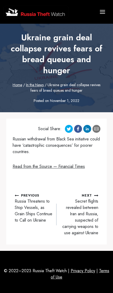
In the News (35, 84)
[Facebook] (78, 129)
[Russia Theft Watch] (36, 12)
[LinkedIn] (87, 129)
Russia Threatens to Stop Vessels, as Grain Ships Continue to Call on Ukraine (33, 208)
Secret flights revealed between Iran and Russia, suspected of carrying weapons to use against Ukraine (80, 214)
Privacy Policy (83, 271)
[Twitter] (69, 129)
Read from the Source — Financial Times (49, 166)
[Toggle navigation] (102, 12)
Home (17, 84)
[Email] (96, 129)
